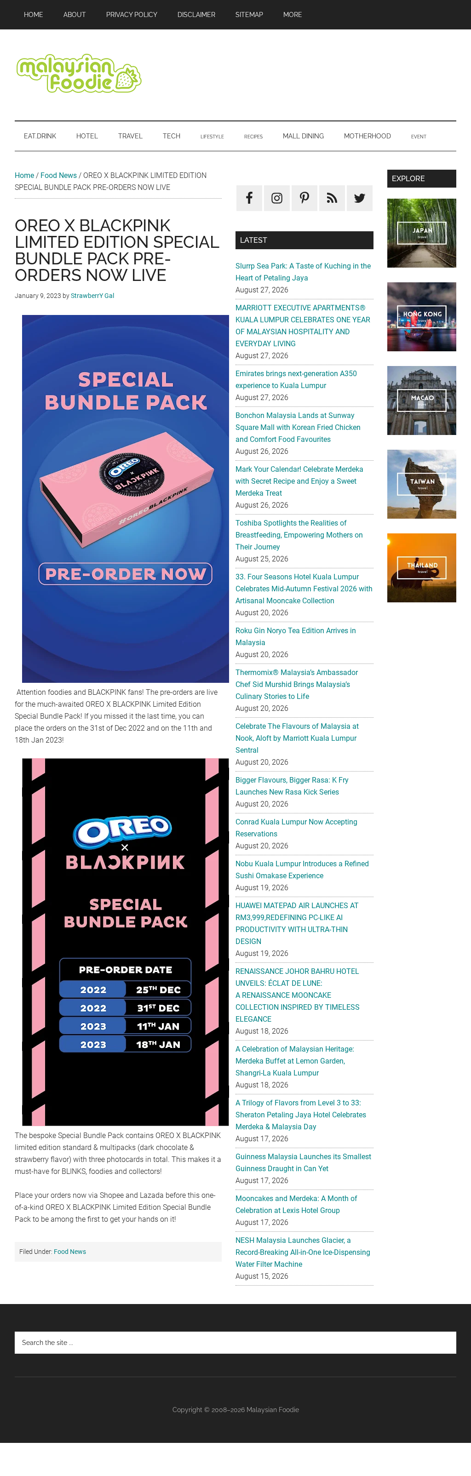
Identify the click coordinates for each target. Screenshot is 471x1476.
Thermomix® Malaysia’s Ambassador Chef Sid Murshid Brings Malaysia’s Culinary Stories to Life (297, 684)
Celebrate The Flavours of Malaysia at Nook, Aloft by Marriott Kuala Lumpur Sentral (297, 738)
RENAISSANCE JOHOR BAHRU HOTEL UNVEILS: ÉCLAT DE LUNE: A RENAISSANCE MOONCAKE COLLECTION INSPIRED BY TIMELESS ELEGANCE (298, 995)
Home (24, 175)
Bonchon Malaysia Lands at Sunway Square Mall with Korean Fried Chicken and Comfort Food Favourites (298, 427)
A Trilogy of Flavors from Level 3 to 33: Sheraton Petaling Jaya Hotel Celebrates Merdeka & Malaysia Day (301, 1114)
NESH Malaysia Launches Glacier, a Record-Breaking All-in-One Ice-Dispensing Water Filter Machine (303, 1252)
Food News (58, 175)
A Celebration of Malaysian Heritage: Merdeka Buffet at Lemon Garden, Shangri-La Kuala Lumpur (295, 1061)
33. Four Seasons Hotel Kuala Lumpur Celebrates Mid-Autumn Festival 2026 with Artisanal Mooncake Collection (304, 588)
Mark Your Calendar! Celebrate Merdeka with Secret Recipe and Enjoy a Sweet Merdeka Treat (299, 481)
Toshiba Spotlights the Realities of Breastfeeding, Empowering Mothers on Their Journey (299, 535)
